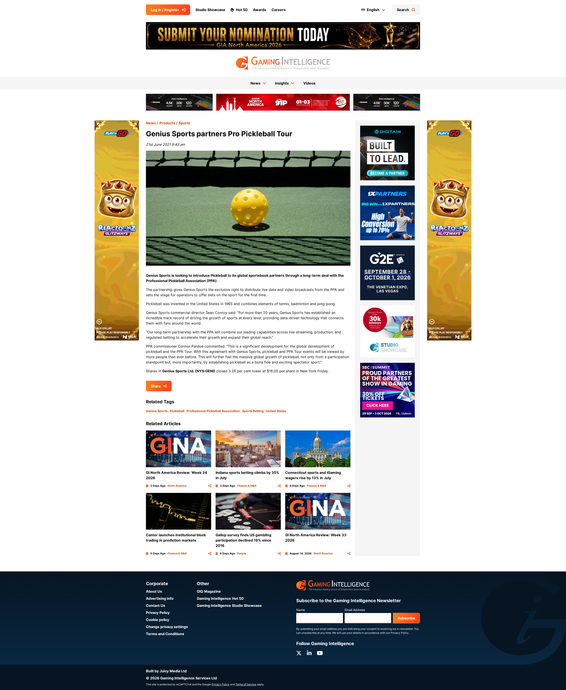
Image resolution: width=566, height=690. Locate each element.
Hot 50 (242, 10)
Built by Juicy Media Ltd (166, 671)
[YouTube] (320, 653)
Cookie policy (157, 619)
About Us (154, 591)
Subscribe (406, 618)
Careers (279, 10)
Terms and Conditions (165, 634)
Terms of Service (245, 684)
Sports (184, 123)
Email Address (355, 610)
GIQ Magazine (209, 591)
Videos (309, 83)
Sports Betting (253, 411)
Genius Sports (157, 411)
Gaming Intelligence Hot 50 (220, 598)
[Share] (209, 485)
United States (276, 411)
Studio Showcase (210, 10)
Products (167, 123)
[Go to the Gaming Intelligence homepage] (283, 63)
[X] (299, 653)
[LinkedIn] (309, 653)
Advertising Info (160, 598)
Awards (259, 10)
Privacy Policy (158, 612)
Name (300, 610)
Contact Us (155, 605)
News (151, 123)
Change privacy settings (167, 627)
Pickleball (177, 411)
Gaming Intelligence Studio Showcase (229, 605)
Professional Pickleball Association (213, 411)
